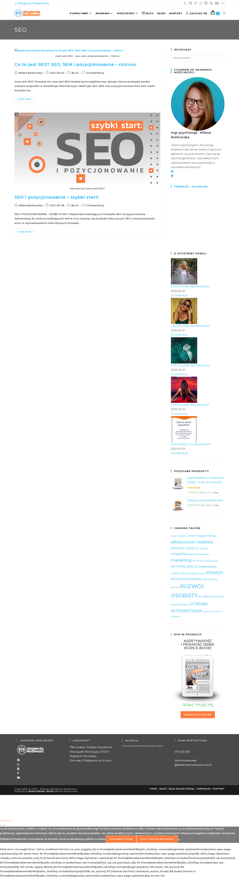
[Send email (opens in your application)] (222, 3)
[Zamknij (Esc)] (10, 820)
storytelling (185, 605)
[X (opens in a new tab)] (185, 3)
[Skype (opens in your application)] (211, 3)
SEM (200, 597)
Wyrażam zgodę (121, 839)
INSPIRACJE (203, 788)
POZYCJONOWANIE (186, 579)
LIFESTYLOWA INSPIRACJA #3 (190, 326)
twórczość (207, 612)
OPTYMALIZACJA (184, 566)
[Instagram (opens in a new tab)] (200, 3)
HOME (153, 788)
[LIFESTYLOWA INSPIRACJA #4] (184, 271)
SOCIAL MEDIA (217, 597)
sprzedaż (175, 605)
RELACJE (175, 587)
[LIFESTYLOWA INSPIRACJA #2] (184, 350)
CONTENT (191, 536)
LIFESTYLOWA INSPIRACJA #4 (190, 286)
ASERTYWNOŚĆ (178, 536)
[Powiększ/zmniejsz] (1, 820)
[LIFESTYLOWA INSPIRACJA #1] (184, 389)
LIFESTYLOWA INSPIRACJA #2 (190, 365)
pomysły (201, 573)
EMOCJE (177, 548)
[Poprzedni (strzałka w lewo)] (1, 825)
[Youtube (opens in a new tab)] (217, 3)
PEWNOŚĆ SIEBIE (189, 573)
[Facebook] (172, 171)
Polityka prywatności (157, 839)
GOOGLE (192, 548)
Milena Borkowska (31, 72)
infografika (179, 554)
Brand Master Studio (41, 791)
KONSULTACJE (128, 746)
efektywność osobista (192, 542)
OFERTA (138, 746)
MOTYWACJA (198, 561)
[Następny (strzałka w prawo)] (4, 825)
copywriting (206, 535)
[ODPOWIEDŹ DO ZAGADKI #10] (184, 428)
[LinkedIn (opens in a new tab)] (206, 3)
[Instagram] (18, 764)
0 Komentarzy (95, 72)
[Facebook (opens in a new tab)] (190, 3)
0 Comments (179, 295)
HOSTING (203, 549)
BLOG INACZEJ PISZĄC (182, 788)
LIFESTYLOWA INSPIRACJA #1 (190, 404)
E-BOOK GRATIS (155, 746)
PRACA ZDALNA (210, 579)
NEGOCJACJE (212, 561)
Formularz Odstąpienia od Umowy (90, 760)
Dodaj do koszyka (197, 714)
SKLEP (145, 746)
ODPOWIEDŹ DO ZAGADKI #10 (191, 444)
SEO (206, 596)
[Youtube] (18, 777)
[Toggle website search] (224, 13)
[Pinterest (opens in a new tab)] (195, 3)
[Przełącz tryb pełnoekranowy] (4, 820)
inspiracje (192, 554)
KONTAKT (218, 788)
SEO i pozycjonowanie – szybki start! (57, 197)
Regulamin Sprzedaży (83, 756)
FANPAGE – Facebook (191, 186)
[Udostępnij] (7, 820)
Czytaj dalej (27, 98)
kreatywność (203, 554)
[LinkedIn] (172, 175)
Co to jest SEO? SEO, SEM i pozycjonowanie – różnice (75, 64)
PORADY (214, 572)
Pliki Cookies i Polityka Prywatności (91, 747)
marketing (181, 560)
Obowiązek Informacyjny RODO (89, 751)
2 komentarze (179, 453)
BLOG (75, 72)
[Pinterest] (18, 773)
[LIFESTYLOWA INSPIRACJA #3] (184, 310)
